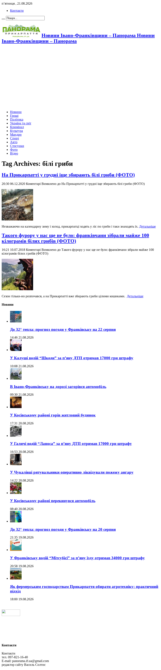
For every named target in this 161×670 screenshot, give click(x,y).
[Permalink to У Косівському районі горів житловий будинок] (16, 407)
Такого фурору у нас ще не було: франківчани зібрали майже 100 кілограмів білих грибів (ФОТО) (75, 238)
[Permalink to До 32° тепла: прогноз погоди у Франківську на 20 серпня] (16, 521)
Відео (14, 153)
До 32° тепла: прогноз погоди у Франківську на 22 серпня (63, 329)
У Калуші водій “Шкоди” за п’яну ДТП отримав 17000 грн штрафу (71, 358)
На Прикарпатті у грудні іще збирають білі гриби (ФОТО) (68, 175)
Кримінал (17, 127)
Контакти (17, 10)
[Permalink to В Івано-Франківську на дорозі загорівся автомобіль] (16, 378)
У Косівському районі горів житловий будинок (53, 415)
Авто (13, 142)
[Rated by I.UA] (11, 615)
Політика (16, 119)
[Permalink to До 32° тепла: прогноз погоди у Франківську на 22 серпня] (16, 321)
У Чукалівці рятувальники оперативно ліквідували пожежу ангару (72, 472)
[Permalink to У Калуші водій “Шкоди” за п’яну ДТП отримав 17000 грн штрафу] (16, 350)
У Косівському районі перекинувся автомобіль (52, 501)
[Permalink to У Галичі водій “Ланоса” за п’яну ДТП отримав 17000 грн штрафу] (16, 435)
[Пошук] (3, 19)
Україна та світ (20, 123)
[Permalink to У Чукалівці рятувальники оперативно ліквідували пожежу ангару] (16, 464)
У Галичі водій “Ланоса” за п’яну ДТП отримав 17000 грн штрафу (71, 443)
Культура (16, 131)
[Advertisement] (80, 77)
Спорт (14, 138)
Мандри (16, 134)
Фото (14, 149)
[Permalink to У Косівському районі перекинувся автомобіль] (16, 493)
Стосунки (17, 146)
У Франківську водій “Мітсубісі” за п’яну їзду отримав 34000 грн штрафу (77, 558)
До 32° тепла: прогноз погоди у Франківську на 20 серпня (63, 529)
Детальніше (147, 226)
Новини (16, 112)
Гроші (14, 115)
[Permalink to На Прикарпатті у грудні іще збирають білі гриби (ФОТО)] (17, 219)
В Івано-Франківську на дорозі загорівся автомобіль (58, 386)
